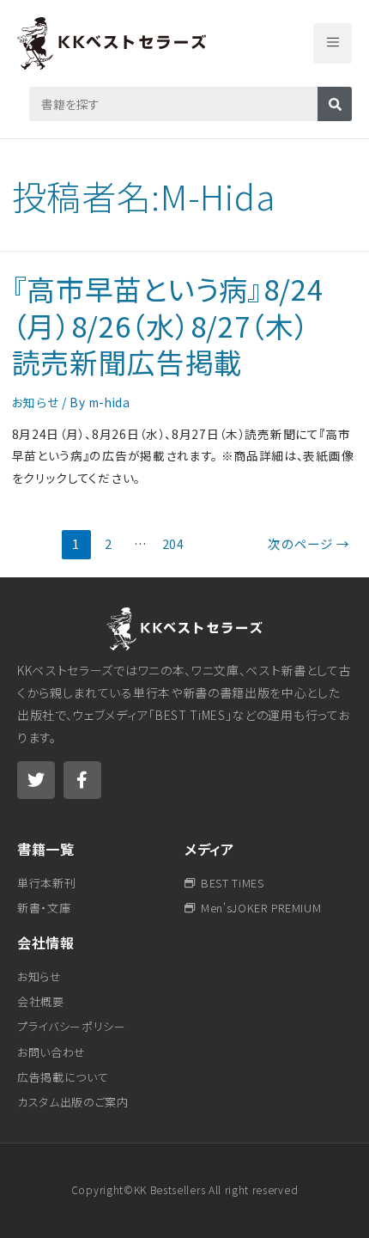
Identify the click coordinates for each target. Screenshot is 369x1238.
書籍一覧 (46, 849)
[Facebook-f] (82, 780)
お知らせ (35, 402)
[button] (332, 43)
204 (173, 543)
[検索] (335, 104)
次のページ (309, 543)
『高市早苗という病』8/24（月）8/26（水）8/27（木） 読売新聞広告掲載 (175, 324)
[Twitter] (36, 780)
